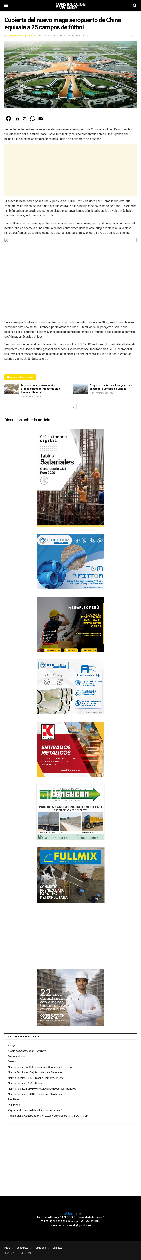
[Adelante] (74, 406)
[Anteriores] (67, 406)
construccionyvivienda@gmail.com (70, 1225)
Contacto (57, 1247)
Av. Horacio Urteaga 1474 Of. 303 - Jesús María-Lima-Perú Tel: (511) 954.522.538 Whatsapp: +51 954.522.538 (70, 1219)
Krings (11, 1045)
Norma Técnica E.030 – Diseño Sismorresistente (36, 1077)
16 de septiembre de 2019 (35, 397)
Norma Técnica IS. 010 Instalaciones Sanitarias (35, 1094)
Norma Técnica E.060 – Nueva (25, 1083)
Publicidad (14, 1105)
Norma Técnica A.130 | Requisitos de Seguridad (35, 1072)
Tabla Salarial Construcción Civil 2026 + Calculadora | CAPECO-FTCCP (48, 1115)
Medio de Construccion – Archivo (27, 1050)
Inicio (7, 1247)
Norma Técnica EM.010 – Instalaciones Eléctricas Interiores (42, 1088)
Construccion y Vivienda (23, 35)
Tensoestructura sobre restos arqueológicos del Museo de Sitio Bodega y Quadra (40, 388)
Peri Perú (13, 1099)
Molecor (12, 1061)
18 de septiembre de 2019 (56, 35)
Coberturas (81, 35)
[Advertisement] (70, 170)
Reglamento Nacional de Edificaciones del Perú (35, 1110)
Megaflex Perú (16, 1056)
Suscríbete (22, 1247)
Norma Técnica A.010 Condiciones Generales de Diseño (40, 1067)
